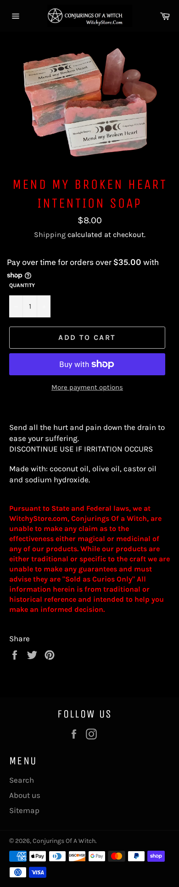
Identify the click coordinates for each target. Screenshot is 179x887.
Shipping (50, 234)
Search (21, 780)
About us (24, 795)
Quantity (22, 285)
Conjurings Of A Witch (64, 840)
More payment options (87, 387)
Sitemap (24, 810)
